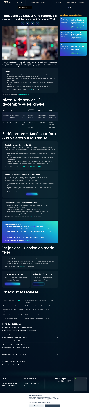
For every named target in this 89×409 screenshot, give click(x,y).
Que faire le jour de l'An (29, 378)
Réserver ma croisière (12, 284)
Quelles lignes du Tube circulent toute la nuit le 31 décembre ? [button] (19, 330)
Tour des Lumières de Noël (9, 383)
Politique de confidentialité (44, 402)
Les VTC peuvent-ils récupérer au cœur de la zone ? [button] (16, 347)
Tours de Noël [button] (56, 2)
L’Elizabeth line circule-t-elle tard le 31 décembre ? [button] (15, 354)
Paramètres (36, 405)
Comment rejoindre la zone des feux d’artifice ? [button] (15, 334)
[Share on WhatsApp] (32, 23)
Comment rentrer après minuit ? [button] (11, 341)
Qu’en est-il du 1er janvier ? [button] (9, 358)
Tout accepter (52, 405)
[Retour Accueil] (7, 2)
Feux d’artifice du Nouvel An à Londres (31, 166)
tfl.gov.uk (29, 89)
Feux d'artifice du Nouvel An (9, 385)
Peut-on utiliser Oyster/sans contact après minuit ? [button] (16, 351)
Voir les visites (38, 284)
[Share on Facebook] (22, 23)
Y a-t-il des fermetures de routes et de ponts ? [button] (15, 344)
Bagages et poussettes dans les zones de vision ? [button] (15, 365)
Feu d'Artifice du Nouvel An (76, 2)
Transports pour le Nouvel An (31, 383)
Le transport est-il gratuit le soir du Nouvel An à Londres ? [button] (17, 327)
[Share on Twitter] (27, 23)
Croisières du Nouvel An (37, 2)
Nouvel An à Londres (23, 94)
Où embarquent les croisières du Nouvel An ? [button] (14, 337)
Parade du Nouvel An (29, 381)
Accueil (19, 2)
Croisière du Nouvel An (32, 194)
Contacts (26, 385)
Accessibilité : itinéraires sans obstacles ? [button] (13, 361)
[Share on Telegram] (37, 23)
